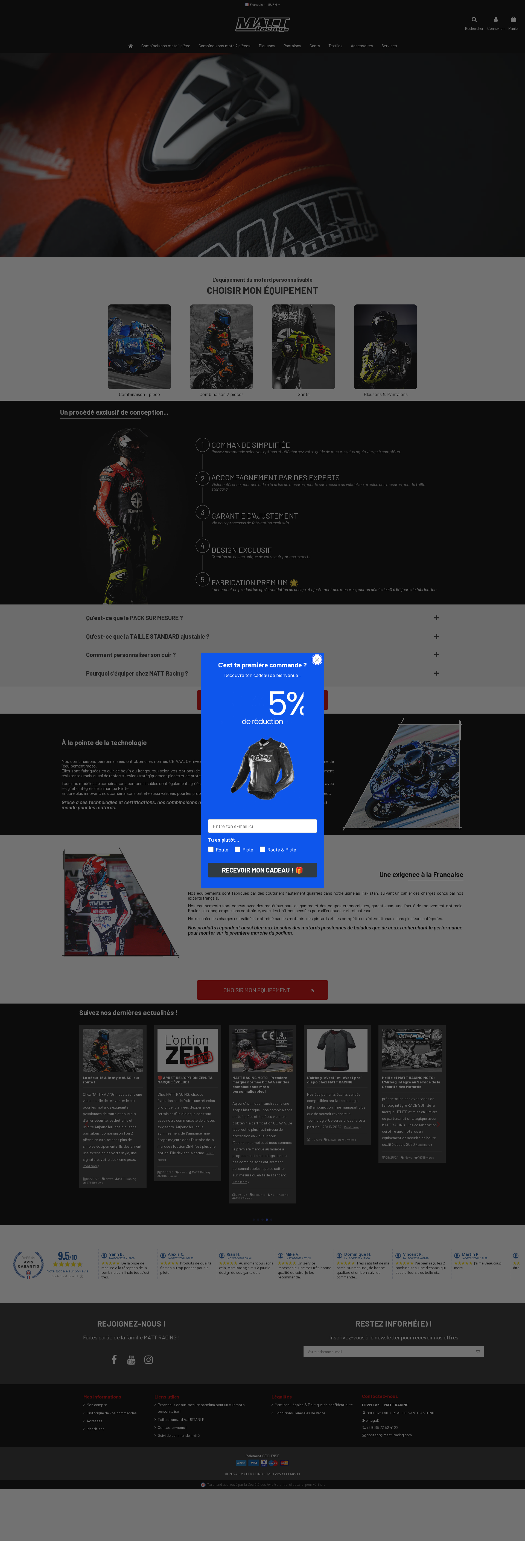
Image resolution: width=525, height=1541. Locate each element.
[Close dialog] (317, 659)
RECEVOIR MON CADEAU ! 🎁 (262, 870)
